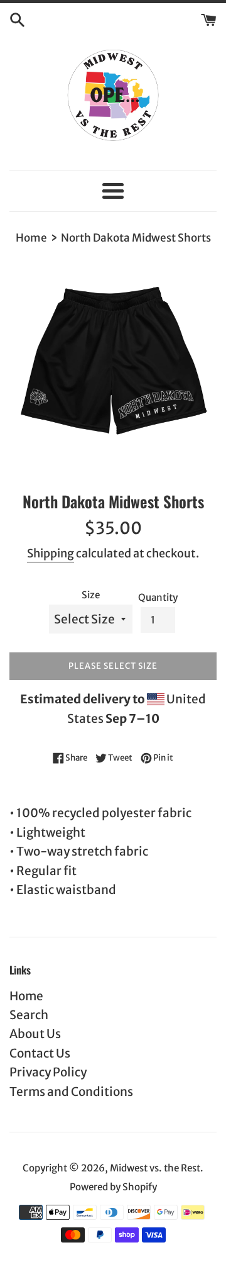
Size (91, 595)
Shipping (50, 553)
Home (26, 995)
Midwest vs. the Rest (155, 1168)
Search (28, 1014)
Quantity (158, 597)
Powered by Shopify (113, 1187)
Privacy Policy (48, 1072)
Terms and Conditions (71, 1091)
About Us (35, 1033)
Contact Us (39, 1053)
